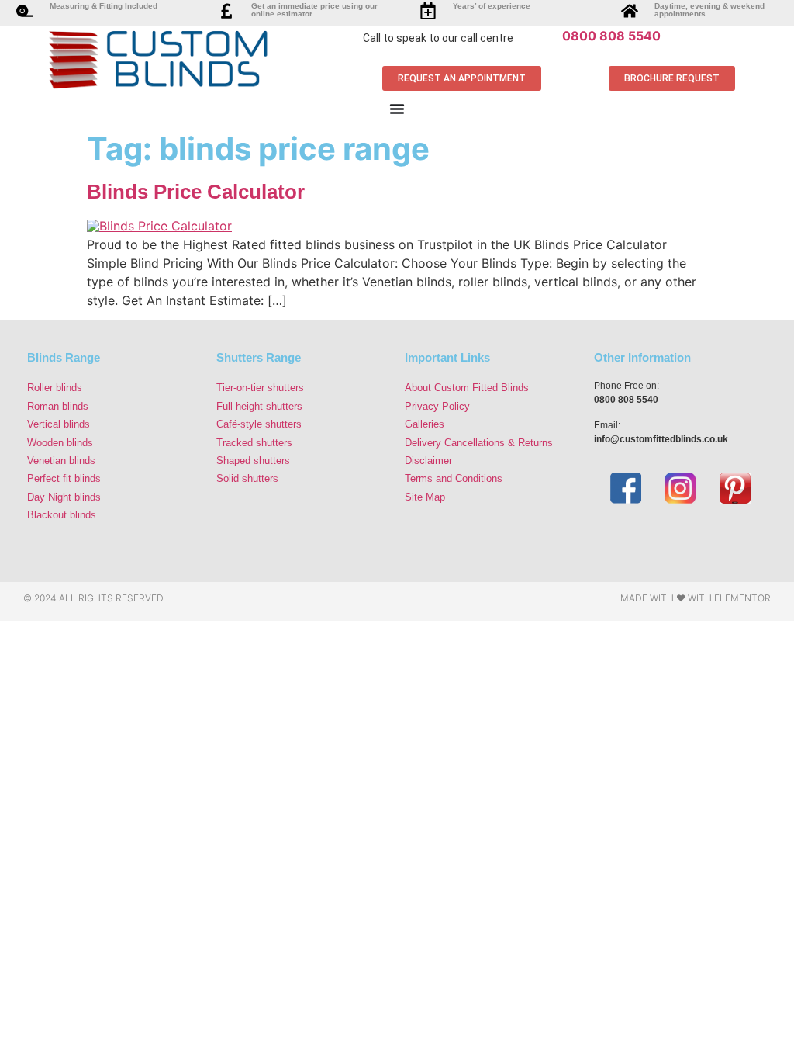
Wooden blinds (60, 443)
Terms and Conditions (453, 478)
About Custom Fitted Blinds (467, 387)
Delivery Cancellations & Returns (479, 443)
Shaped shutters (253, 460)
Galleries (424, 424)
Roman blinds (57, 406)
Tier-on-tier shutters (260, 387)
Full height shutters (259, 406)
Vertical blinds (58, 424)
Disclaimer (428, 460)
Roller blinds (54, 387)
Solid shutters (247, 478)
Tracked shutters (254, 443)
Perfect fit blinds (64, 478)
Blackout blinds (61, 515)
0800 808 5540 (611, 35)
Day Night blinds (64, 497)
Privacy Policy (437, 406)
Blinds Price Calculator (196, 191)
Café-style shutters (259, 424)
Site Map (425, 497)
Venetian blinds (61, 460)
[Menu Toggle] (397, 108)
